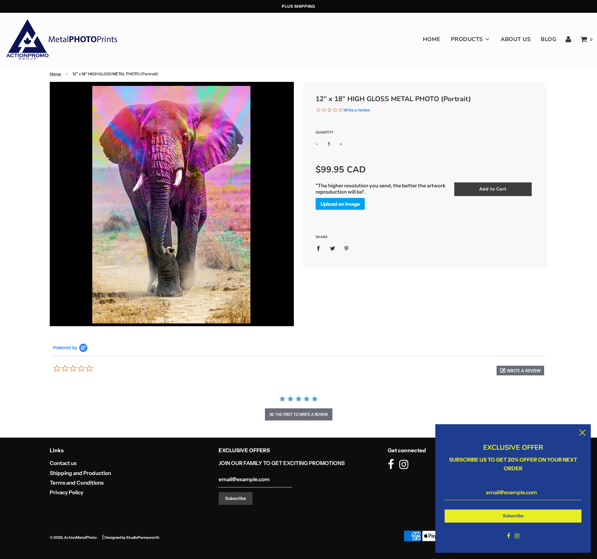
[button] (520, 370)
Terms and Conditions (77, 483)
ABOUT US (515, 39)
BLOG (548, 39)
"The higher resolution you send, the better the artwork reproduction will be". (381, 188)
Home (55, 74)
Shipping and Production (80, 473)
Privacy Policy (66, 492)
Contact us (63, 463)
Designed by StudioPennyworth (131, 537)
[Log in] (568, 39)
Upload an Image (340, 204)
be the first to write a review (299, 414)
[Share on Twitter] (332, 248)
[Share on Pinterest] (346, 248)
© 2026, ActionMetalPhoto (73, 537)
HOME (432, 39)
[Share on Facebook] (320, 248)
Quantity (325, 132)
